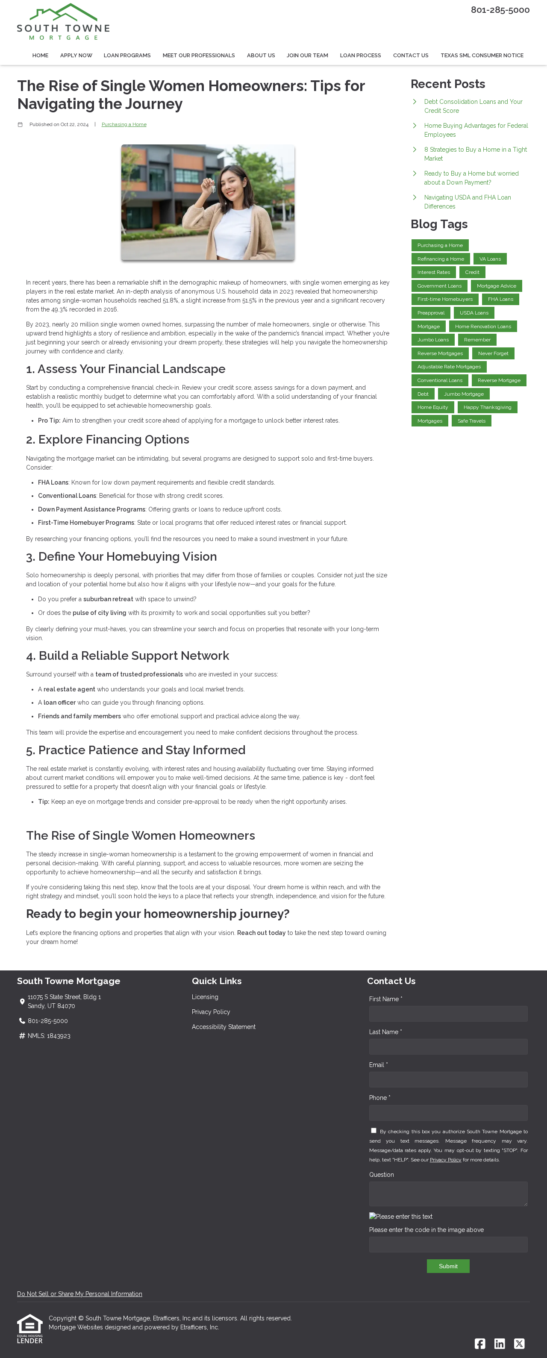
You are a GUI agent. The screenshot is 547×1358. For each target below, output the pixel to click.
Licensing (205, 997)
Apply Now (76, 55)
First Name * (386, 999)
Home (40, 55)
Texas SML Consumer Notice (482, 55)
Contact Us (411, 55)
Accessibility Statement (224, 1026)
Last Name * (385, 1032)
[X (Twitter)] (519, 1344)
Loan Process (360, 55)
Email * (378, 1064)
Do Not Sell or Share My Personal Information (79, 1293)
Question (381, 1174)
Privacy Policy (211, 1011)
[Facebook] (480, 1344)
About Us (261, 55)
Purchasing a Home (124, 124)
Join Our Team (307, 55)
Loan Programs (127, 55)
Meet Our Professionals (199, 55)
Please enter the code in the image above (426, 1229)
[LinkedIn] (499, 1344)
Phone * (380, 1097)
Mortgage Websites (77, 1327)
